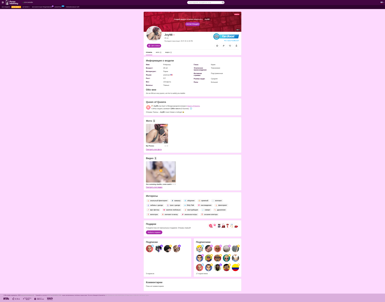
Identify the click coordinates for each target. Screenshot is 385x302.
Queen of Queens (193, 106)
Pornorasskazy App (72, 7)
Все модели (6, 7)
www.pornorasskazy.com (27, 295)
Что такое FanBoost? (231, 40)
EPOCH (49, 295)
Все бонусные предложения (42, 7)
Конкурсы (58, 7)
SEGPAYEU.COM (56, 295)
